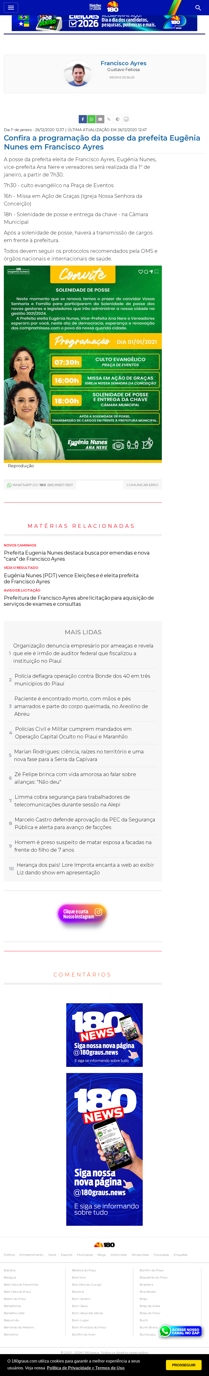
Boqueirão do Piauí (153, 1277)
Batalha (10, 1270)
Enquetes (180, 1255)
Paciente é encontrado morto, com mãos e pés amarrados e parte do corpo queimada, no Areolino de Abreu (81, 706)
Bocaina (78, 1292)
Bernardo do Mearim (19, 1327)
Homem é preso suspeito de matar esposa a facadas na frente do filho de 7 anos (83, 846)
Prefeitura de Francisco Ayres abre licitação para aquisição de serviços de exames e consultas (79, 597)
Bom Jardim (81, 1299)
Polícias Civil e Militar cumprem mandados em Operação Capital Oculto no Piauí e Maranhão (73, 733)
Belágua (10, 1277)
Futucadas (161, 1255)
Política (9, 1255)
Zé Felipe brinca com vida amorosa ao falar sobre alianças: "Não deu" (75, 778)
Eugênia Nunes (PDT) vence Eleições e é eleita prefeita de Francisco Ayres (71, 575)
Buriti (144, 1320)
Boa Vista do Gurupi (86, 1284)
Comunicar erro (142, 485)
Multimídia (119, 1255)
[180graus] (96, 6)
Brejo (143, 1299)
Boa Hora (79, 1277)
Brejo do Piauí (150, 1313)
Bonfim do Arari (84, 1334)
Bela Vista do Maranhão (21, 1284)
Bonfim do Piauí (152, 1270)
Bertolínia (11, 1334)
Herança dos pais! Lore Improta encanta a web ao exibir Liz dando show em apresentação (85, 869)
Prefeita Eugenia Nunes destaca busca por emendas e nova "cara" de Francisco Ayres (77, 552)
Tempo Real (140, 1255)
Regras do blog (122, 77)
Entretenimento (31, 1255)
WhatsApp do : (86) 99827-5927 (42, 485)
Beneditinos (12, 1306)
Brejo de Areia (150, 1306)
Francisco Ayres (124, 63)
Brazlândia (148, 1292)
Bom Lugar (80, 1320)
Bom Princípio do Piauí (89, 1327)
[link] (83, 119)
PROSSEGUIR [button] (183, 1365)
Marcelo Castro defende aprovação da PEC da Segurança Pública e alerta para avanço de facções (85, 823)
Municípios (85, 1255)
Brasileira (146, 1284)
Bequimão (11, 1320)
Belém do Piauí (15, 1299)
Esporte (66, 1255)
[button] (85, 1368)
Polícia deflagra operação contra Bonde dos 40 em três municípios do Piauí (82, 680)
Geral (52, 1255)
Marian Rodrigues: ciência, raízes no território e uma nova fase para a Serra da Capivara (79, 755)
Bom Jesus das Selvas (87, 1313)
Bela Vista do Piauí (17, 1292)
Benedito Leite (14, 1313)
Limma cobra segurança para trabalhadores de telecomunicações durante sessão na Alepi (72, 801)
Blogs (102, 1255)
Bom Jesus (80, 1306)
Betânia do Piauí (84, 1270)
